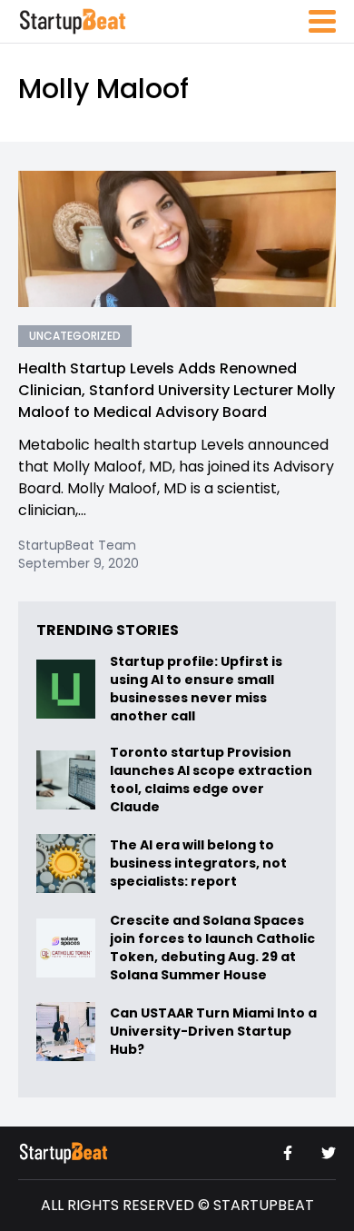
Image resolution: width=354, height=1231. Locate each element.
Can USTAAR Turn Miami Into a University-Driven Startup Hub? (213, 1031)
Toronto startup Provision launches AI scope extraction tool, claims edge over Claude (211, 779)
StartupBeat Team (77, 545)
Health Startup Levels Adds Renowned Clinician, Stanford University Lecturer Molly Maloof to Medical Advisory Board (176, 390)
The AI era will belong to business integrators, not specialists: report (198, 863)
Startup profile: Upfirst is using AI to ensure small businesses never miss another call (196, 688)
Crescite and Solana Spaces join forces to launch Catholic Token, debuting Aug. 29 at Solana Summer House (212, 947)
